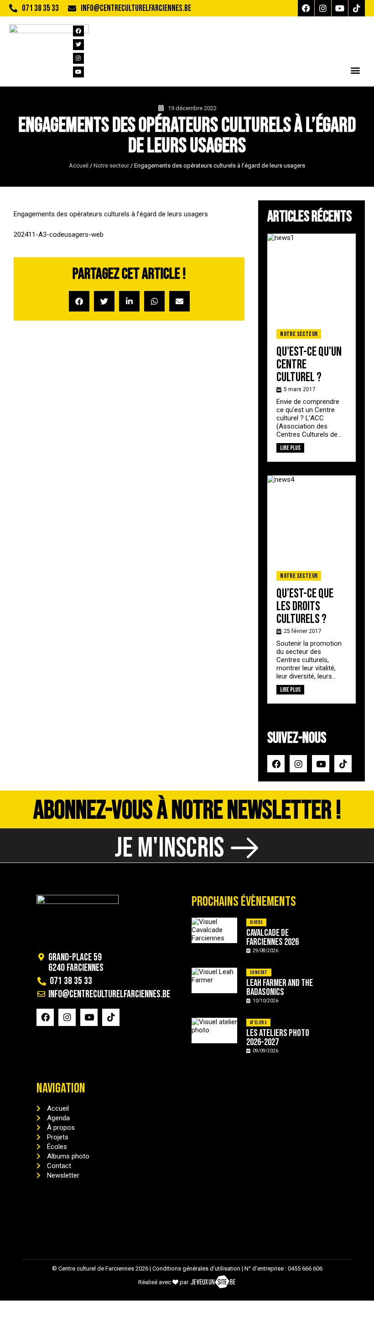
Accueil (78, 165)
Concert (259, 972)
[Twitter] (78, 44)
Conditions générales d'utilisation (196, 1268)
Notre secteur (111, 165)
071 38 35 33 (40, 8)
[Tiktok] (356, 8)
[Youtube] (340, 8)
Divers (256, 922)
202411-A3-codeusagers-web (59, 234)
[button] (355, 69)
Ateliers (258, 1023)
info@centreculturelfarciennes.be (136, 8)
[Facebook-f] (306, 8)
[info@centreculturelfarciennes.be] (72, 8)
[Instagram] (323, 8)
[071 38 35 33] (13, 8)
